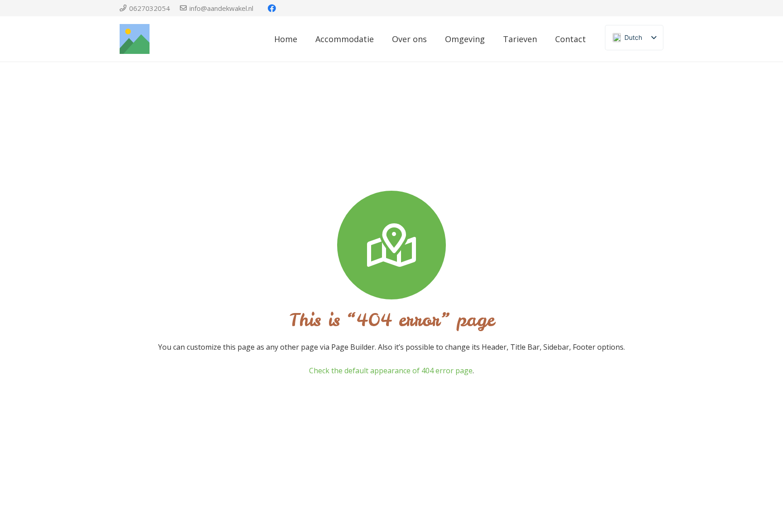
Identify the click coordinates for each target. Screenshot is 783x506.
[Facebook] (272, 8)
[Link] (135, 39)
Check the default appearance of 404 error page (391, 371)
